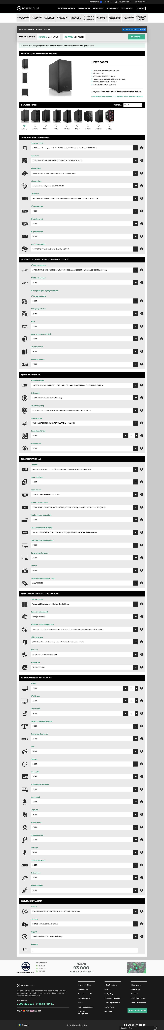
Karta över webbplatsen (83, 1012)
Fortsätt (136, 37)
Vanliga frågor (110, 994)
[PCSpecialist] (28, 8)
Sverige (25, 1025)
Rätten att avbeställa (112, 998)
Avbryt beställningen (137, 1010)
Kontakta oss (83, 989)
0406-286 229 (25, 1003)
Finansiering (135, 989)
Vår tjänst (134, 994)
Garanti (107, 989)
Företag (140, 8)
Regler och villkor (84, 985)
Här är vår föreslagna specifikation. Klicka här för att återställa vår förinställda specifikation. (58, 45)
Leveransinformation (138, 1003)
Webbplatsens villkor (86, 994)
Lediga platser (110, 1007)
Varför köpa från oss (138, 998)
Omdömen (108, 1011)
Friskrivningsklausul (85, 1007)
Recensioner (127, 8)
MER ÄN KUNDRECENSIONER (81, 967)
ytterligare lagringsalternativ (45, 291)
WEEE (80, 1003)
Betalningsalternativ (112, 1003)
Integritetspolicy (84, 998)
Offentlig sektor (136, 985)
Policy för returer (111, 985)
